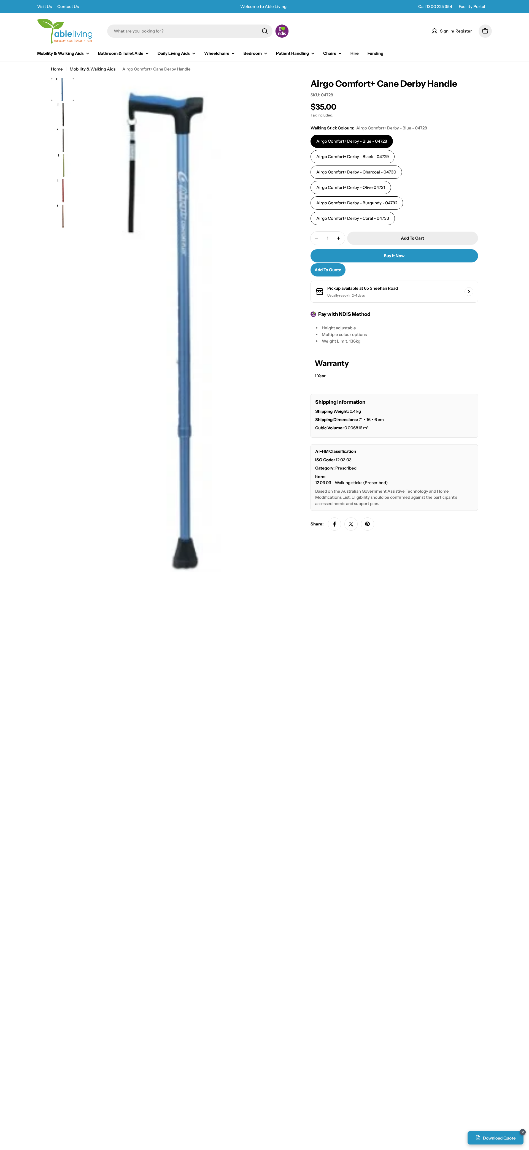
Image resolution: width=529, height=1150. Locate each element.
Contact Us (68, 6)
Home (57, 69)
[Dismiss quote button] (523, 1132)
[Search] (264, 31)
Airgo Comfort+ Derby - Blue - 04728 (351, 141)
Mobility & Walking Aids (92, 69)
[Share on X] (351, 524)
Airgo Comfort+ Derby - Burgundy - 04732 (356, 202)
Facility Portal (472, 6)
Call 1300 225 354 (435, 6)
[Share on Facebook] (334, 524)
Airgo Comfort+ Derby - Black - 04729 (352, 156)
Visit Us (44, 6)
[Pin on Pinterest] (367, 524)
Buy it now (394, 255)
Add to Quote (328, 269)
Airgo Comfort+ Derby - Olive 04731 (350, 187)
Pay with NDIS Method (344, 314)
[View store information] (469, 291)
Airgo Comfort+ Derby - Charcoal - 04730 (356, 172)
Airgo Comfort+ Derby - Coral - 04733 (352, 218)
